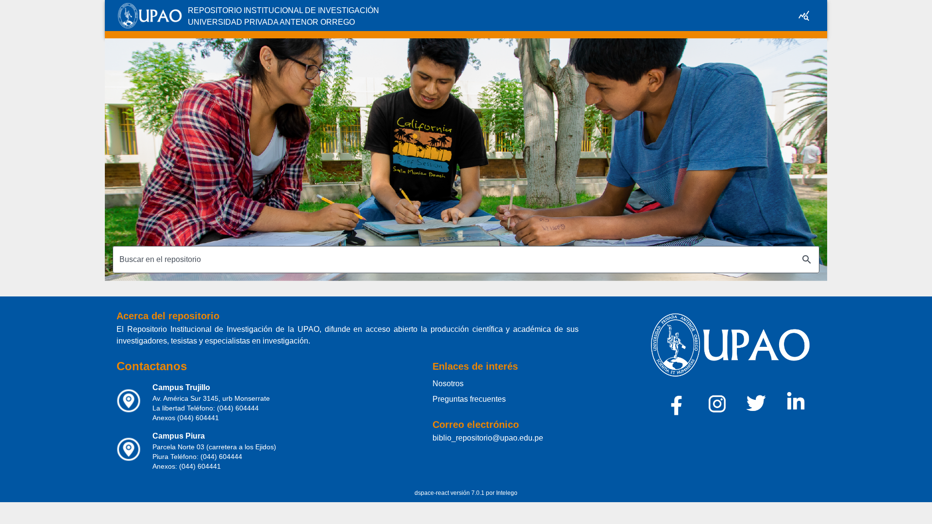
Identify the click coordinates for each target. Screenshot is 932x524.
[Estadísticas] (804, 15)
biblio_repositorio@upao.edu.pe (488, 438)
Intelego (506, 493)
